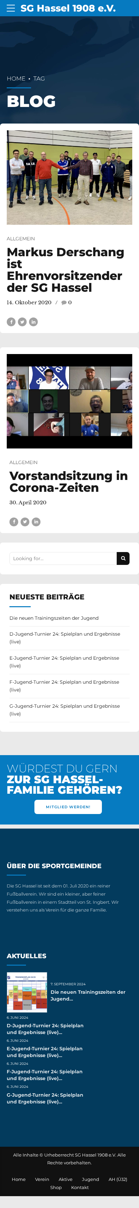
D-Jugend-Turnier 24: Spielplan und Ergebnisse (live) (64, 638)
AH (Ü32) (118, 1179)
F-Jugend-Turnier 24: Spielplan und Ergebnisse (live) (64, 686)
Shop (56, 1187)
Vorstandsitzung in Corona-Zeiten (68, 481)
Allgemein (21, 239)
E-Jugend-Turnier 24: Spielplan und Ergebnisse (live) (64, 662)
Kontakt (80, 1187)
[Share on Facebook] (11, 321)
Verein (42, 1179)
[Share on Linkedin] (33, 321)
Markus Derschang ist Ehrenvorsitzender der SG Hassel (65, 270)
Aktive (66, 1179)
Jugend (90, 1179)
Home (16, 78)
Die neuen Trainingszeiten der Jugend (54, 618)
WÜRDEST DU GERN (64, 779)
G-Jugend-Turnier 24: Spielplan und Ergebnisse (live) (64, 710)
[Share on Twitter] (22, 321)
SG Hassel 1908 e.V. (68, 8)
